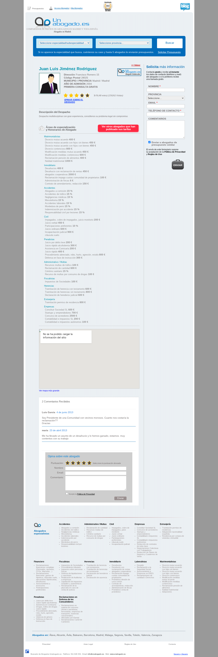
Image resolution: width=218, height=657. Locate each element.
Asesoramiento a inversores (43, 585)
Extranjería (165, 524)
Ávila (69, 635)
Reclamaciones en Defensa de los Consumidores (68, 599)
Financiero (39, 561)
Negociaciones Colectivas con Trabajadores (147, 549)
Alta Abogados (77, 8)
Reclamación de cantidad (97, 528)
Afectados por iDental (70, 618)
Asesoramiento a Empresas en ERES (145, 572)
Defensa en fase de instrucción (44, 620)
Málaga (109, 635)
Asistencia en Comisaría (46, 605)
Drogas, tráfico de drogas (46, 607)
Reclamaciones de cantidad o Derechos (145, 576)
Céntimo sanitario (94, 534)
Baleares (77, 635)
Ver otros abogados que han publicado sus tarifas (118, 128)
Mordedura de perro (69, 542)
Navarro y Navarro (181, 654)
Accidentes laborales (70, 536)
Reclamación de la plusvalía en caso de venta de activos (69, 588)
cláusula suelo (117, 542)
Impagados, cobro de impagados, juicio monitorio (120, 530)
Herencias (89, 561)
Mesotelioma (66, 534)
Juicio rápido (41, 609)
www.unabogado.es (118, 654)
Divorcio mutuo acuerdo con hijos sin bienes (172, 568)
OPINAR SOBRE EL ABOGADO (73, 101)
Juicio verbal (117, 534)
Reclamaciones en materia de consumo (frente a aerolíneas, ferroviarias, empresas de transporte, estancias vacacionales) (72, 610)
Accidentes (64, 524)
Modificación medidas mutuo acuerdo (171, 578)
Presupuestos (38, 8)
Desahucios (117, 565)
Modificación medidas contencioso (171, 583)
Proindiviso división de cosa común (121, 580)
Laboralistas (141, 561)
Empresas (140, 524)
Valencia (145, 635)
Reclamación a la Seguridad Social (144, 568)
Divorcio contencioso (171, 575)
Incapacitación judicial (121, 544)
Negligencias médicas (70, 532)
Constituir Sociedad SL (146, 528)
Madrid (100, 635)
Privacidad (46, 644)
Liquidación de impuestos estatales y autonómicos (71, 583)
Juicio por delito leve (44, 601)
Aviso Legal (88, 644)
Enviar (120, 498)
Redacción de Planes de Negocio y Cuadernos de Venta (147, 554)
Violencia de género (44, 617)
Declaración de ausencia (97, 577)
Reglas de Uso (130, 644)
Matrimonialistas (168, 561)
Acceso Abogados (61, 8)
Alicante (61, 635)
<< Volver (135, 65)
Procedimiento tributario (71, 567)
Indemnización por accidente (68, 539)
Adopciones (167, 592)
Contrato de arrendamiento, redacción (122, 585)
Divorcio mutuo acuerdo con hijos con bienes (172, 572)
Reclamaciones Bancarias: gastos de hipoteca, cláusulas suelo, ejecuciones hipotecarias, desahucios (46, 577)
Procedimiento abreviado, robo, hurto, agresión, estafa (46, 613)
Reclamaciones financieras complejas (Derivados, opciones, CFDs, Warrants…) (45, 568)
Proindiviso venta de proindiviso (120, 591)
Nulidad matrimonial (170, 590)
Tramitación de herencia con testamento (96, 566)
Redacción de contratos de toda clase (147, 545)
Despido (140, 565)
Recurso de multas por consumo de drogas (96, 537)
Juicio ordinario (118, 536)
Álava (52, 635)
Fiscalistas (64, 561)
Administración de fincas (122, 588)
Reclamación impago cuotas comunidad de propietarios (120, 575)
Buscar (170, 42)
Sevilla (127, 635)
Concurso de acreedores (147, 530)
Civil (112, 524)
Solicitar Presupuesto (169, 52)
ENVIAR (177, 165)
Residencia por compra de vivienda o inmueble (173, 537)
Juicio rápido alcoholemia (46, 603)
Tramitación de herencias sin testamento (97, 570)
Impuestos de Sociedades (72, 565)
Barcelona (89, 635)
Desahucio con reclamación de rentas (121, 568)
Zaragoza (157, 635)
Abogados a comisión (70, 528)
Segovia (118, 635)
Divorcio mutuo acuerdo (172, 565)
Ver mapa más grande (49, 390)
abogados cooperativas (121, 571)
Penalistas (39, 597)
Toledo (136, 635)
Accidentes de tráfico (70, 530)
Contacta (172, 644)
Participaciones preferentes (118, 539)
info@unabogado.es (96, 654)
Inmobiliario (115, 561)
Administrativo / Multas (95, 524)
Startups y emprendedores (143, 533)
